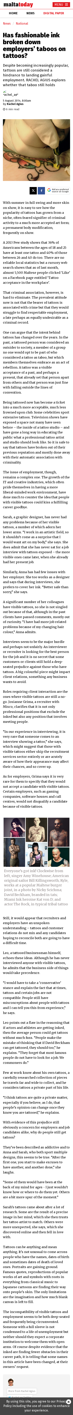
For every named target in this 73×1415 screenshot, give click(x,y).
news (30, 13)
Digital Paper (53, 13)
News (7, 23)
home (13, 13)
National (22, 23)
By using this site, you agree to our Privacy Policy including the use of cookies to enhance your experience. (36, 1406)
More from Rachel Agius (21, 1391)
